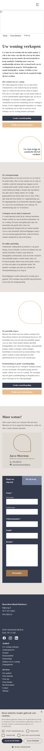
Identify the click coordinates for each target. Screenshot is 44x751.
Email (9, 530)
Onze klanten (7, 682)
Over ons (5, 679)
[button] (22, 747)
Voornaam (10, 497)
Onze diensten (15, 35)
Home (5, 35)
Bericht (9, 542)
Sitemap (5, 691)
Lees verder (15, 726)
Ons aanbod (6, 673)
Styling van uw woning (11, 662)
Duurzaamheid (7, 656)
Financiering (7, 659)
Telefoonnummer (13, 519)
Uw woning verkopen (10, 647)
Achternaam (10, 507)
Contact (5, 688)
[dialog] (22, 730)
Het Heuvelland (8, 685)
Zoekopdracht (7, 665)
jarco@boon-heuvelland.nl (21, 465)
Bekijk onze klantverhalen (22, 125)
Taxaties (5, 653)
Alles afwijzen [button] (33, 741)
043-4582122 (17, 462)
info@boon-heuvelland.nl (11, 620)
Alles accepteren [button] (12, 741)
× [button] (41, 712)
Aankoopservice (8, 650)
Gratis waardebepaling (22, 118)
